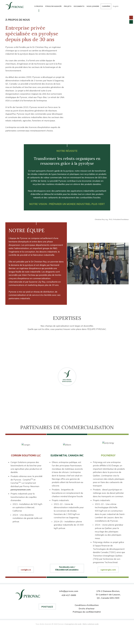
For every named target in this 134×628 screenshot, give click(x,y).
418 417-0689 (69, 595)
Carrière (106, 6)
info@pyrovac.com (68, 591)
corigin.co (26, 569)
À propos (38, 6)
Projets (67, 6)
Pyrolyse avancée (53, 6)
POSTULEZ (47, 606)
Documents (79, 6)
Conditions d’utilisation (87, 605)
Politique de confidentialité (87, 611)
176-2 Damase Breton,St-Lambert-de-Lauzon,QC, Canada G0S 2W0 (108, 594)
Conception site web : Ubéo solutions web (82, 624)
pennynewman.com (21, 489)
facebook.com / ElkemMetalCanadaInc (67, 568)
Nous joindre (93, 6)
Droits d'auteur (87, 608)
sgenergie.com (108, 569)
